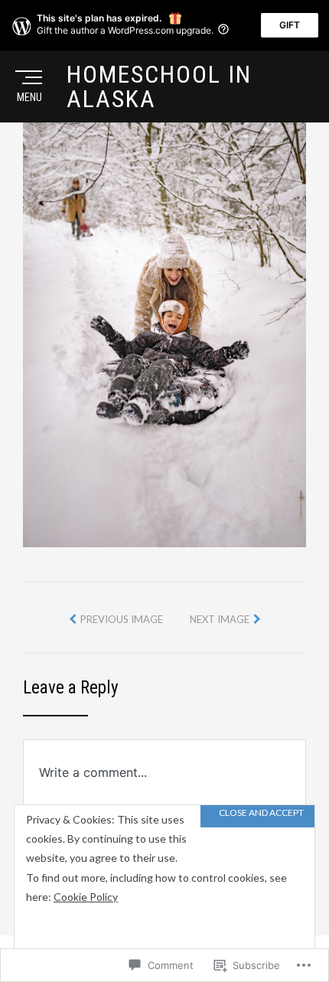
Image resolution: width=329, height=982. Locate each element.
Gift (289, 25)
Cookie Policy (86, 896)
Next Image (219, 619)
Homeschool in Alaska (159, 86)
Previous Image (121, 619)
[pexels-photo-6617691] (164, 333)
